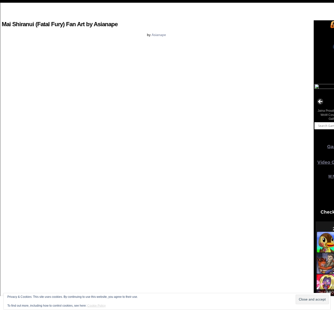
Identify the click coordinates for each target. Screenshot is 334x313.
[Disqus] (156, 104)
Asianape (159, 35)
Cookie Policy (96, 305)
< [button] (320, 102)
